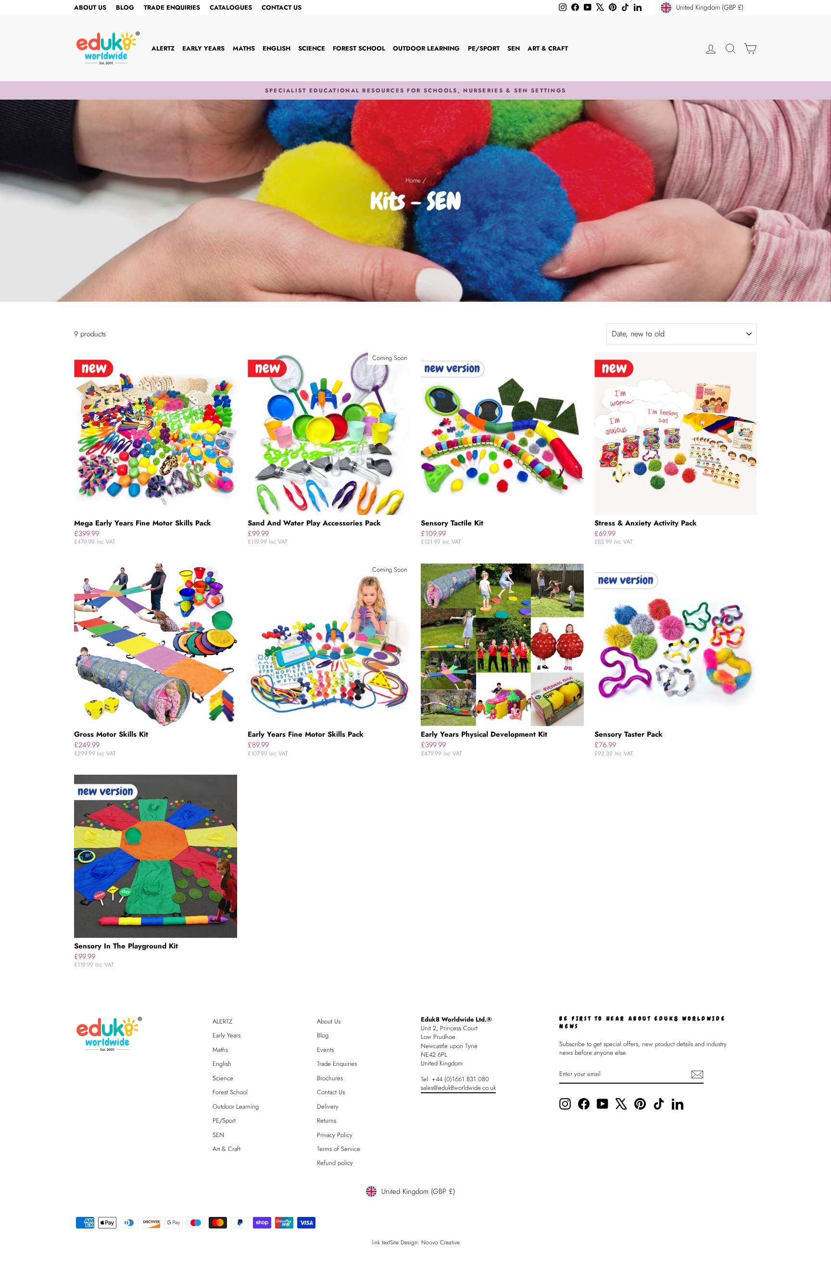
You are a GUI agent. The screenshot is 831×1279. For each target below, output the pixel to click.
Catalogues (231, 7)
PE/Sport (484, 48)
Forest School (359, 48)
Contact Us (282, 7)
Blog (125, 7)
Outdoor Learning (426, 48)
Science (311, 48)
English (276, 48)
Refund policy (335, 1162)
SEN (513, 48)
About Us (90, 7)
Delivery (328, 1106)
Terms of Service (338, 1148)
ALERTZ (163, 48)
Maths (244, 48)
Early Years (203, 48)
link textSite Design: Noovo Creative (416, 1242)
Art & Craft (548, 48)
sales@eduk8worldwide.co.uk (458, 1087)
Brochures (330, 1078)
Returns (326, 1120)
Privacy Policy (335, 1134)
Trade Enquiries (172, 7)
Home (413, 180)
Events (325, 1049)
